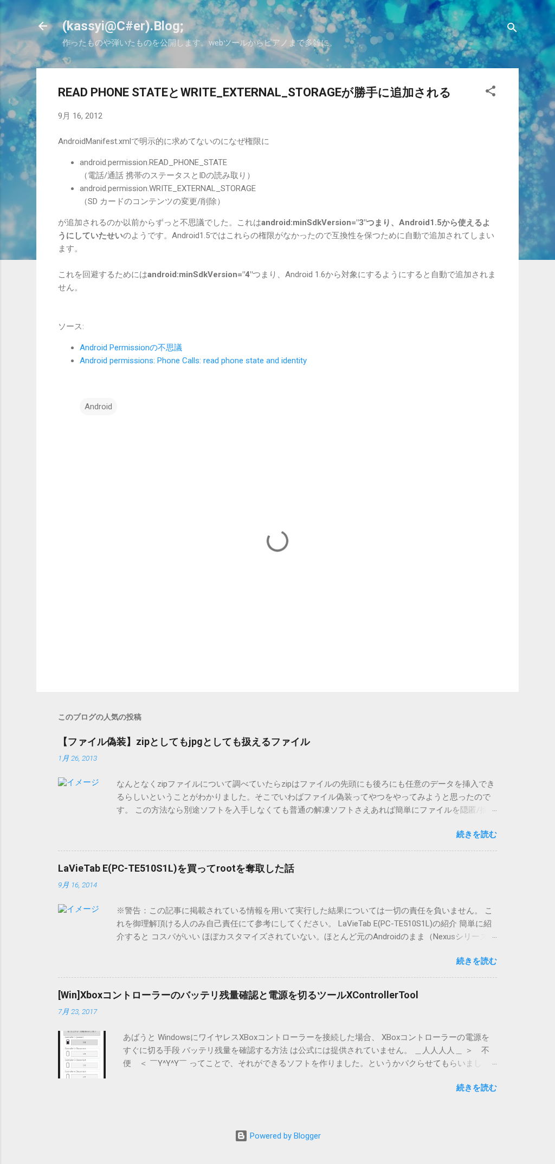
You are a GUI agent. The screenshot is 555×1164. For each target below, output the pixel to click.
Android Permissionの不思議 (131, 347)
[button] (490, 92)
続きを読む (476, 834)
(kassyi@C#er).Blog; (123, 26)
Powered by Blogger (284, 1136)
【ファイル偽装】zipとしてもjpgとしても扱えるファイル (184, 741)
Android (98, 406)
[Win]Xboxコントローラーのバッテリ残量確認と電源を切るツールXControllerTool (238, 994)
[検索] (512, 29)
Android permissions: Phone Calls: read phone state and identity (193, 360)
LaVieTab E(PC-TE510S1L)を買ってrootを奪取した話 (176, 868)
